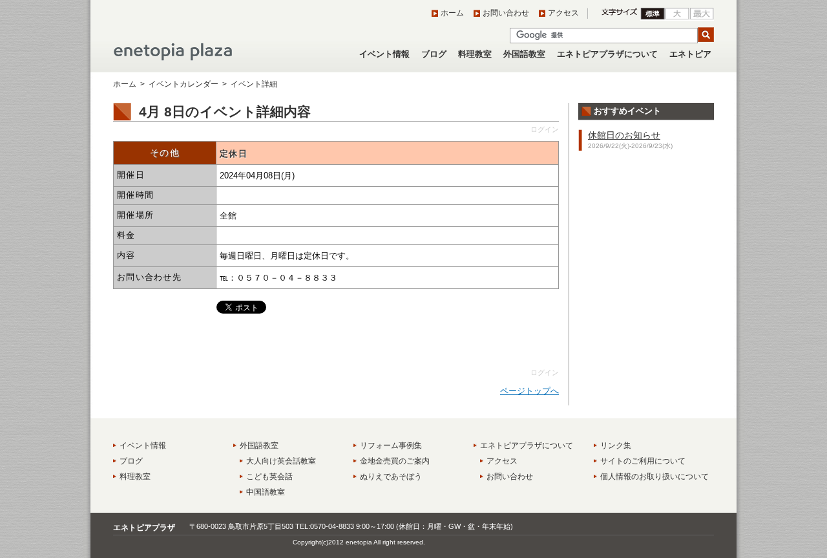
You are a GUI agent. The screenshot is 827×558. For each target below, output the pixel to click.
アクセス (563, 12)
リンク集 (615, 445)
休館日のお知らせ (624, 135)
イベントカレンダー (183, 84)
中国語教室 (265, 492)
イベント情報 (384, 54)
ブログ (433, 54)
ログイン (544, 129)
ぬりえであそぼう (391, 476)
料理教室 (475, 54)
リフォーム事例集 (391, 445)
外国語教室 (524, 54)
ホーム (452, 12)
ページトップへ (529, 391)
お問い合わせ (506, 12)
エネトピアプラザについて (607, 54)
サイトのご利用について (643, 461)
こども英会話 (269, 476)
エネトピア (690, 54)
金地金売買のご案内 (395, 461)
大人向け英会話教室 (281, 461)
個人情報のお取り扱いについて (654, 476)
